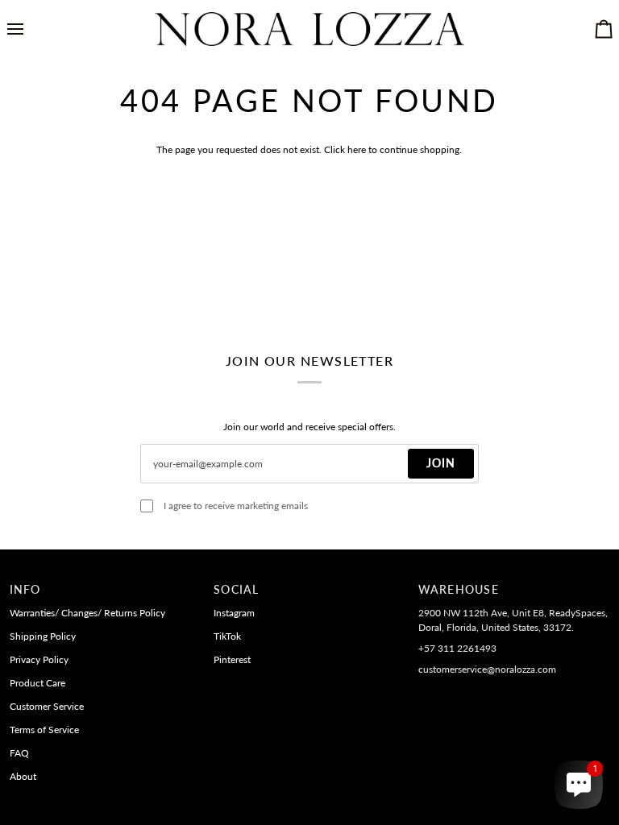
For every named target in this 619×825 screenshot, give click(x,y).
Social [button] (236, 589)
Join (440, 463)
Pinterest (232, 659)
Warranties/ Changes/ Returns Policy (87, 613)
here (356, 149)
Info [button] (25, 589)
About (23, 776)
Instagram (234, 613)
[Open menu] (30, 29)
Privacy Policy (39, 659)
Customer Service (47, 706)
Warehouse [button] (458, 589)
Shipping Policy (43, 636)
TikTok (227, 636)
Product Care (37, 683)
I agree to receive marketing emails (236, 506)
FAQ (19, 753)
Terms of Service (44, 729)
